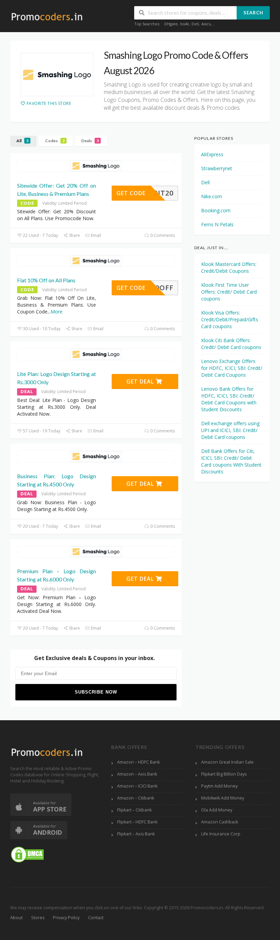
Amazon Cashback (219, 822)
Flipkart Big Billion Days (224, 774)
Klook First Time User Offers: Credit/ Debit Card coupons (229, 292)
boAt (184, 23)
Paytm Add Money (219, 786)
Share (74, 235)
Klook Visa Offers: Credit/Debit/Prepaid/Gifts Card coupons (229, 319)
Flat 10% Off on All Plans (46, 280)
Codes (55, 140)
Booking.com (215, 210)
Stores (37, 918)
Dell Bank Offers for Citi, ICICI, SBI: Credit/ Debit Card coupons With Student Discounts (231, 461)
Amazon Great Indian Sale (227, 762)
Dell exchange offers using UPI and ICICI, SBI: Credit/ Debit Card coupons (230, 430)
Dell (195, 23)
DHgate (171, 23)
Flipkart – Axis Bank (136, 834)
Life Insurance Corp (220, 834)
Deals (90, 140)
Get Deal (141, 381)
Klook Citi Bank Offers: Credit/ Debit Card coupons (231, 343)
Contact (95, 918)
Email (95, 235)
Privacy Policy (66, 918)
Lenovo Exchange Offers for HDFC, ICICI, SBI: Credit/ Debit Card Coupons (231, 368)
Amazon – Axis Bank (137, 774)
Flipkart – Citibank (134, 810)
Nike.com (211, 196)
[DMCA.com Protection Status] (27, 854)
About (16, 918)
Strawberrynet (216, 168)
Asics (205, 23)
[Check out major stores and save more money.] (47, 16)
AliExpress (212, 154)
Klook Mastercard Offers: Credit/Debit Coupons (228, 267)
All (22, 140)
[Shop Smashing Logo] (57, 74)
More (56, 311)
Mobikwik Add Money (222, 798)
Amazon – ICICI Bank (137, 786)
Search (253, 12)
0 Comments (162, 235)
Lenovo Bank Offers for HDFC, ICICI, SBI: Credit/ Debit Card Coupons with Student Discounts (228, 399)
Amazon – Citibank (135, 798)
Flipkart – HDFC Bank (137, 822)
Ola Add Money (216, 810)
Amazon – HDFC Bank (138, 762)
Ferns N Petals (217, 224)
